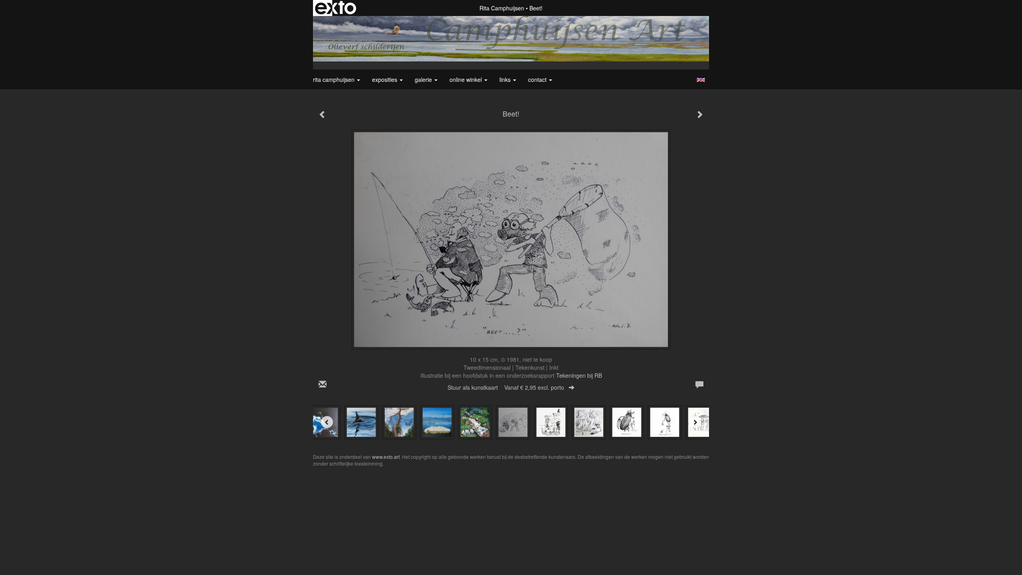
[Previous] (327, 422)
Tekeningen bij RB (579, 375)
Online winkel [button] (466, 79)
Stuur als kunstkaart (506, 387)
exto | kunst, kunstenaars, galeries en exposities (335, 8)
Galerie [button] (424, 79)
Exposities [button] (385, 79)
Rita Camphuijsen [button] (334, 79)
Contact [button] (538, 79)
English (700, 79)
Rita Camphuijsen (501, 8)
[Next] (695, 422)
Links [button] (505, 79)
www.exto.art (386, 456)
